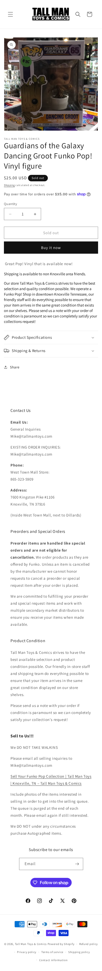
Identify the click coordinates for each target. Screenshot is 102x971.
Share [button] (15, 367)
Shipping (9, 185)
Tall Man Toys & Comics (31, 944)
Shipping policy (79, 952)
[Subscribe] (77, 864)
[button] (10, 14)
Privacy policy (26, 952)
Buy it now (51, 247)
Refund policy (88, 944)
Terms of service (52, 952)
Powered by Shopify (61, 944)
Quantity (10, 204)
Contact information (53, 960)
